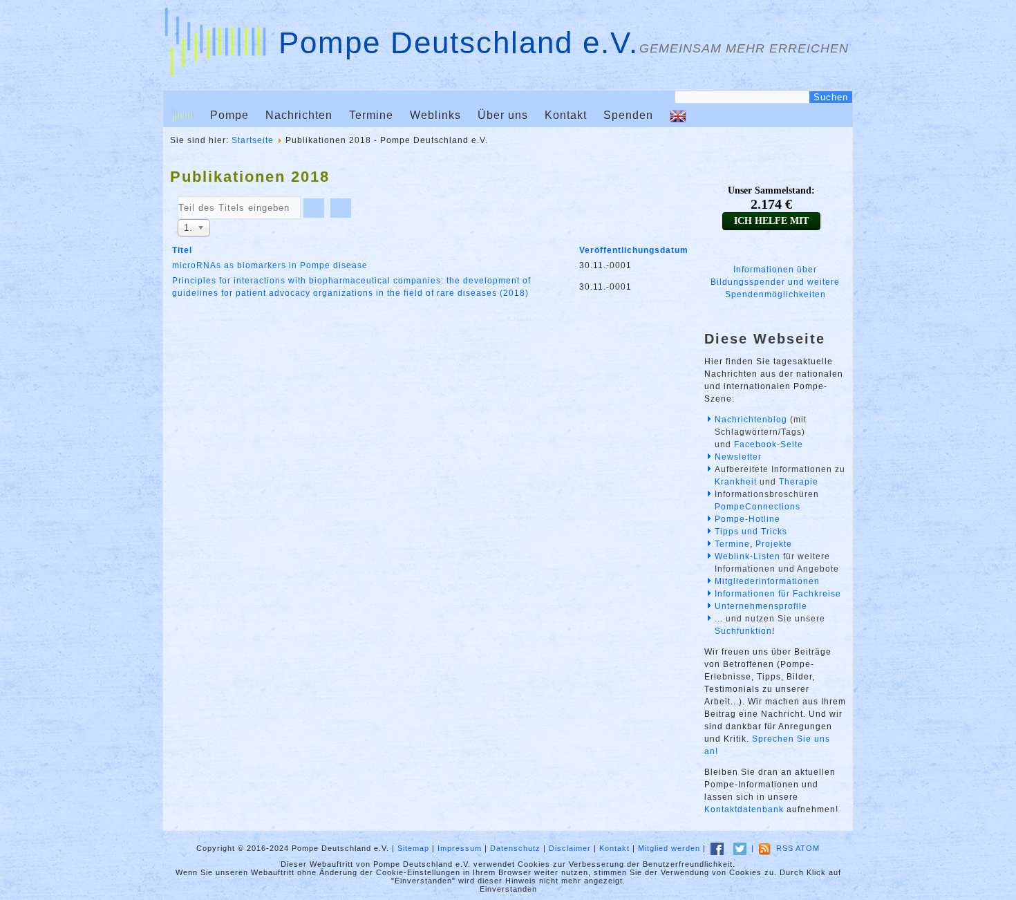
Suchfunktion (743, 631)
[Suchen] (313, 208)
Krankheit (736, 482)
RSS (784, 848)
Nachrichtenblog (751, 419)
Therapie (798, 482)
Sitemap (413, 848)
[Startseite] (182, 115)
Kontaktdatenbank (744, 809)
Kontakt (566, 115)
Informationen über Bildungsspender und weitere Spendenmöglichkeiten (775, 282)
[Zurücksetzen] (340, 208)
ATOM (808, 848)
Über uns (503, 115)
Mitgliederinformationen (767, 581)
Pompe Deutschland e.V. (459, 42)
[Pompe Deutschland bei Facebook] (717, 848)
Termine (371, 115)
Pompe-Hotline (747, 519)
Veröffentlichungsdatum (633, 250)
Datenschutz (515, 848)
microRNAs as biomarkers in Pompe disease (270, 265)
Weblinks (435, 115)
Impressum (460, 848)
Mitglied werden (669, 848)
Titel (182, 250)
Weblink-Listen (747, 556)
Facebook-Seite (768, 444)
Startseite (253, 140)
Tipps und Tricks (751, 531)
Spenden (628, 115)
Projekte (773, 544)
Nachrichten (298, 115)
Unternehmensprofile (761, 606)
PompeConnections (757, 507)
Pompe (229, 115)
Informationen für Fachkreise (778, 594)
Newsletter (738, 457)
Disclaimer (570, 848)
